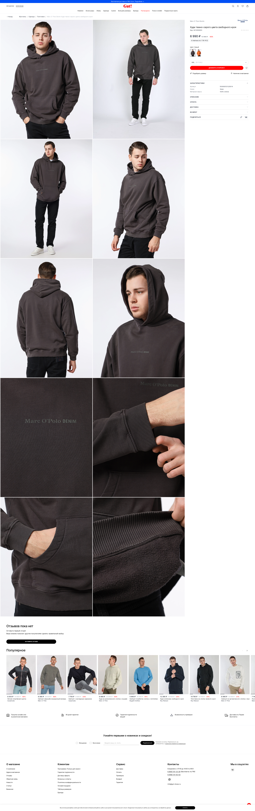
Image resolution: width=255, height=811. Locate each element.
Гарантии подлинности (66, 772)
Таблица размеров (64, 789)
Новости (9, 782)
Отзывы (9, 776)
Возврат (193, 112)
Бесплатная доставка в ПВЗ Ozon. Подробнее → (127, 1)
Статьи (8, 786)
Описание (194, 97)
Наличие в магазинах (241, 73)
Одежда (106, 11)
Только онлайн (157, 11)
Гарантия (119, 782)
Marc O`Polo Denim (197, 21)
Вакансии (9, 789)
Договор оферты (64, 776)
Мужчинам (19, 6)
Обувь (99, 11)
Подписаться (147, 743)
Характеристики (197, 83)
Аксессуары (90, 11)
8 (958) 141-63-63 (174, 775)
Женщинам (10, 6)
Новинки (80, 11)
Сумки (113, 11)
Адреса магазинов (13, 772)
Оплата (193, 102)
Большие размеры (124, 11)
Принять (185, 807)
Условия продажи (64, 786)
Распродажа (145, 11)
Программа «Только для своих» (69, 769)
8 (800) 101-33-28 (174, 772)
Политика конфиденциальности (69, 782)
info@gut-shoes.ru (174, 784)
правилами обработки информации (175, 743)
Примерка (120, 776)
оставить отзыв (31, 641)
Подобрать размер (199, 73)
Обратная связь (12, 779)
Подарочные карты (171, 11)
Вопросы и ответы (64, 779)
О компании (10, 769)
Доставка (194, 107)
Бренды (136, 11)
